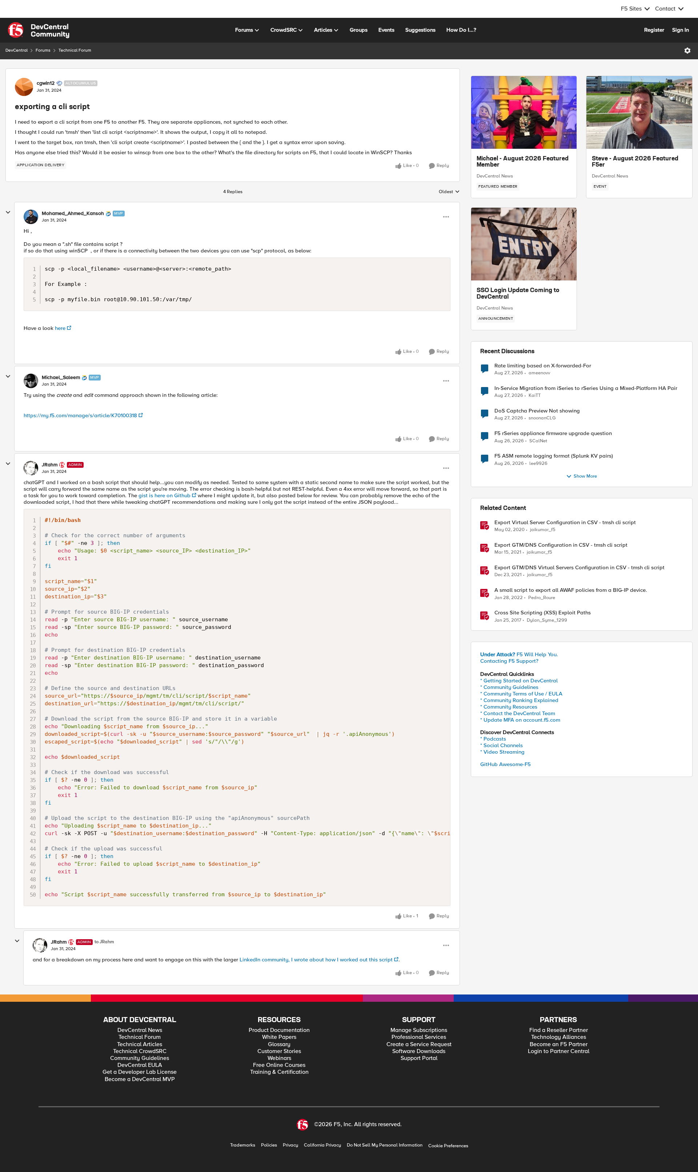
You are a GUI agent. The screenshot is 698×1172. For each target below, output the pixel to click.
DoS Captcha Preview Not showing (537, 411)
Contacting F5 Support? (509, 661)
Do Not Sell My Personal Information (384, 1145)
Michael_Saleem (61, 377)
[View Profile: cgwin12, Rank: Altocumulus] (24, 87)
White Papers (279, 1037)
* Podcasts (493, 739)
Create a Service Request (419, 1044)
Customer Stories (279, 1051)
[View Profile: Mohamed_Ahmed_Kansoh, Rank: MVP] (31, 217)
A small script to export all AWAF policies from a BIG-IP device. (570, 590)
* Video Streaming (502, 752)
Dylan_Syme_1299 (547, 620)
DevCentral (16, 50)
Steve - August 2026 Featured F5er (635, 162)
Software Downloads (418, 1051)
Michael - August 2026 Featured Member (523, 162)
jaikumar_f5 (542, 530)
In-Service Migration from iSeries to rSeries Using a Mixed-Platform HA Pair (585, 388)
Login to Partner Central (558, 1051)
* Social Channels (501, 745)
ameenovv (539, 373)
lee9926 (538, 463)
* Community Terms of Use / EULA (521, 693)
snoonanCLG (542, 418)
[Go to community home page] (38, 30)
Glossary (279, 1044)
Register (654, 30)
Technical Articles (139, 1044)
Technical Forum (75, 50)
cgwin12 (46, 83)
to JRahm (104, 942)
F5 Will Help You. (519, 654)
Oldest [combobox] (449, 192)
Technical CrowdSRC (140, 1051)
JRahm (49, 465)
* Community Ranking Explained (519, 700)
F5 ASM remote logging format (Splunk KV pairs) (553, 456)
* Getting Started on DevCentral (519, 680)
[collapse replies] (8, 212)
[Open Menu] (687, 50)
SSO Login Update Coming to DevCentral (518, 294)
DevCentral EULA (139, 1065)
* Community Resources (508, 706)
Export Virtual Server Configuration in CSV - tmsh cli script (565, 522)
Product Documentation (279, 1030)
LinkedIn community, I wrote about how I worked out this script (316, 959)
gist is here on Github (164, 495)
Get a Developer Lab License (140, 1072)
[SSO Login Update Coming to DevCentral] (524, 244)
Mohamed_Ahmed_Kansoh (73, 213)
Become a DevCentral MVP (140, 1079)
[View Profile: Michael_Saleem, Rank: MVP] (31, 381)
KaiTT (535, 395)
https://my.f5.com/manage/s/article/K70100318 (80, 415)
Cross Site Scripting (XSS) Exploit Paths (542, 613)
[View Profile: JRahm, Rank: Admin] (31, 468)
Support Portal (419, 1058)
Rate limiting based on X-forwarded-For (542, 366)
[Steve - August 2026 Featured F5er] (639, 112)
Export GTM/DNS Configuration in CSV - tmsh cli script (560, 545)
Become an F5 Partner (558, 1044)
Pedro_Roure (541, 598)
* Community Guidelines (509, 687)
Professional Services (419, 1037)
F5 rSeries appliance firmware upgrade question (553, 433)
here (60, 328)
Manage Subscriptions (418, 1030)
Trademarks (242, 1145)
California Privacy (322, 1145)
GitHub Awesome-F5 (505, 764)
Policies (269, 1145)
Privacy (290, 1145)
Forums (43, 50)
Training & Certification (279, 1072)
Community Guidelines (139, 1058)
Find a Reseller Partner (558, 1030)
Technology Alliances (558, 1037)
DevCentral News (495, 176)
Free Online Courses (279, 1065)
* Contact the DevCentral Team (517, 713)
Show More (585, 476)
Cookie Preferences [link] (448, 1146)
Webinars (279, 1058)
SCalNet (538, 441)
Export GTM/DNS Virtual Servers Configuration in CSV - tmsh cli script (579, 568)
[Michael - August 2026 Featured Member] (524, 112)
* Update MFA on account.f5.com (520, 720)
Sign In (680, 30)
